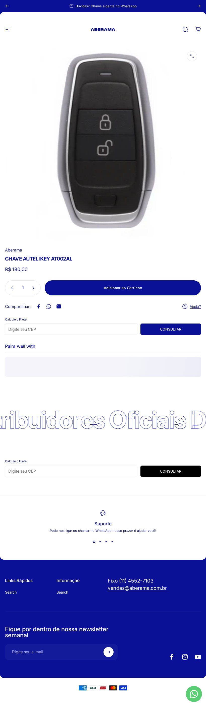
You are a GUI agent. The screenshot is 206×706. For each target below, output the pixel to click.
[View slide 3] (106, 542)
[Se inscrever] (109, 652)
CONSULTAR (170, 329)
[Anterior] (7, 6)
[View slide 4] (112, 542)
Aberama (13, 249)
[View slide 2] (100, 542)
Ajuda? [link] (195, 306)
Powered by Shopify (117, 697)
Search (11, 592)
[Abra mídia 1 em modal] (192, 56)
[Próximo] (198, 6)
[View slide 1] (94, 542)
